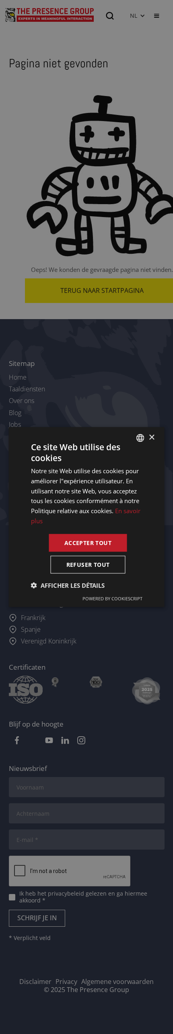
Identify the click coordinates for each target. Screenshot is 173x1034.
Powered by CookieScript (112, 598)
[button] (68, 585)
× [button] (151, 437)
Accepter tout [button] (87, 542)
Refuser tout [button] (88, 564)
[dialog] (86, 517)
